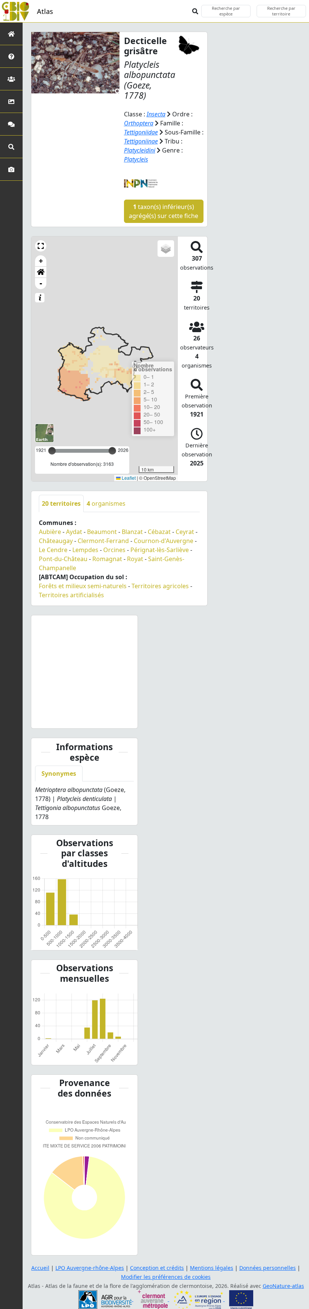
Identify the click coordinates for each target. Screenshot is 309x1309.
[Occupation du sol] (11, 101)
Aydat (74, 532)
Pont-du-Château (63, 559)
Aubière (50, 532)
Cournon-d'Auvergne (163, 541)
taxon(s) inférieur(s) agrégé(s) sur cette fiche (163, 211)
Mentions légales (211, 1267)
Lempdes (85, 550)
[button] (40, 246)
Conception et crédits (157, 1267)
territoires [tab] (61, 503)
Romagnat (107, 559)
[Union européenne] (241, 1299)
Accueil (40, 1267)
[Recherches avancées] (11, 147)
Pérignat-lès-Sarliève (159, 550)
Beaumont (102, 532)
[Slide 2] (91, 718)
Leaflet (128, 477)
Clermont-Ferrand (103, 541)
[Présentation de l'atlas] (11, 56)
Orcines (114, 550)
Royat (135, 559)
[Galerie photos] (11, 169)
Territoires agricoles (160, 586)
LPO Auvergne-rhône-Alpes (89, 1267)
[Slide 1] (77, 718)
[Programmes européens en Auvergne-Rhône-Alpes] (199, 1299)
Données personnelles (267, 1267)
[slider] (112, 451)
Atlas (45, 11)
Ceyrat (185, 532)
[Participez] (11, 124)
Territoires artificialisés (71, 595)
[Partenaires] (11, 79)
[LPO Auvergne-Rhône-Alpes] (105, 1299)
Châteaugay (56, 541)
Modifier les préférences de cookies (166, 1276)
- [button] (41, 283)
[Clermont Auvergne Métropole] (153, 1299)
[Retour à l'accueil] (11, 34)
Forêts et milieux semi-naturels (83, 586)
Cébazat (159, 532)
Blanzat (132, 532)
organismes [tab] (106, 503)
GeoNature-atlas (283, 1285)
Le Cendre (53, 550)
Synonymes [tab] (58, 773)
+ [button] (41, 261)
